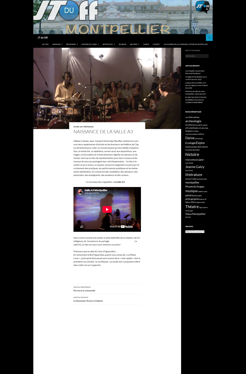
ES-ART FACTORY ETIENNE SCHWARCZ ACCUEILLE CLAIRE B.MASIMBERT (195, 99)
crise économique (191, 134)
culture (201, 134)
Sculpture (198, 202)
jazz (201, 159)
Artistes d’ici (107, 44)
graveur (196, 149)
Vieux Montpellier (195, 213)
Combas (196, 131)
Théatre (192, 206)
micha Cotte (190, 179)
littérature (193, 174)
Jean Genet (189, 163)
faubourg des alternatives (196, 147)
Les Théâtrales (87, 127)
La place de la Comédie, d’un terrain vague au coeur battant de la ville (196, 85)
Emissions (56, 44)
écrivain (188, 217)
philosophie (198, 196)
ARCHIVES (133, 44)
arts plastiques (191, 128)
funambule (189, 150)
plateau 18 (202, 199)
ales (186, 117)
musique (191, 191)
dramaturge (199, 138)
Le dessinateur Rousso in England (88, 299)
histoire (192, 154)
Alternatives (193, 117)
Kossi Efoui (189, 170)
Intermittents (192, 159)
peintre (189, 195)
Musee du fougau (194, 186)
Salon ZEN (190, 202)
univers (205, 207)
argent (205, 125)
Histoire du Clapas (89, 44)
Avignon (189, 131)
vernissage (189, 211)
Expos (200, 143)
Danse (189, 138)
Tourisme (122, 44)
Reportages (71, 44)
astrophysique (203, 128)
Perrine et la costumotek (84, 289)
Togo (200, 207)
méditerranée (202, 191)
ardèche (200, 125)
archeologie (193, 121)
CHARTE (146, 44)
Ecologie (190, 143)
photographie (192, 199)
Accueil (45, 44)
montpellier (192, 182)
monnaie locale (201, 179)
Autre (76, 127)
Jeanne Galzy (194, 167)
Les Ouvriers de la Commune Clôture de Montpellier (186, 44)
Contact (156, 44)
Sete (203, 202)
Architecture (191, 125)
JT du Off (43, 37)
